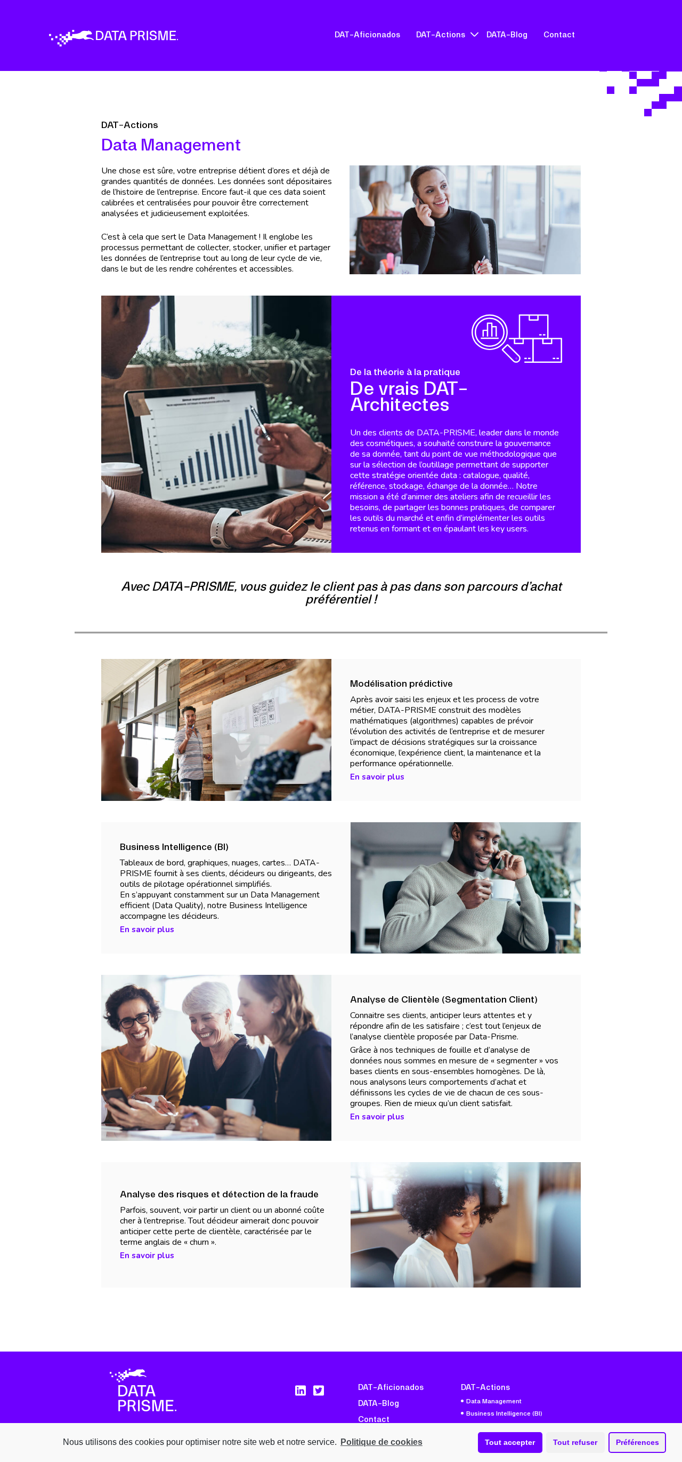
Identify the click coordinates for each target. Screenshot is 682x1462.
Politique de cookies (381, 1442)
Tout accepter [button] (510, 1442)
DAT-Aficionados (367, 34)
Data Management (494, 1400)
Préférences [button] (637, 1442)
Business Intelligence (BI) (504, 1413)
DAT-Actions (440, 34)
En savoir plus (377, 777)
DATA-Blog (506, 34)
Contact (559, 34)
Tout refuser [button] (575, 1442)
